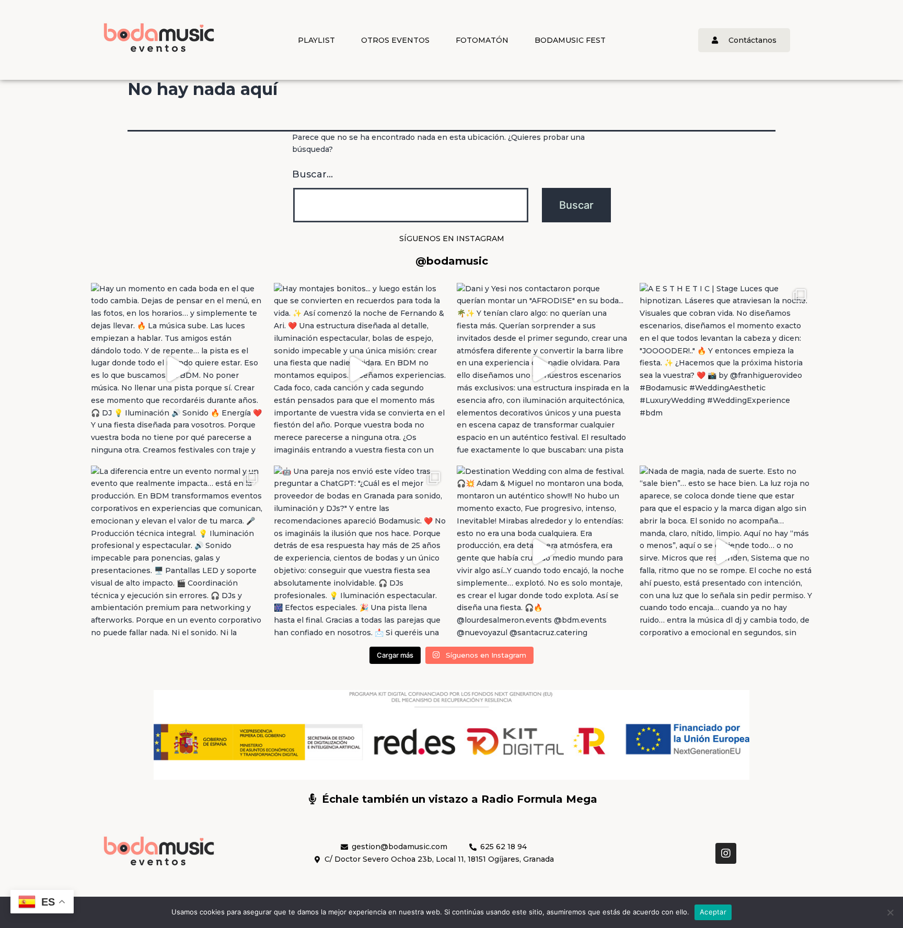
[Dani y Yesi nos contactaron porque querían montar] (543, 369)
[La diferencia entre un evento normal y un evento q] (177, 552)
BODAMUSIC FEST (570, 40)
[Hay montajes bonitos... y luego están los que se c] (360, 369)
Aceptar (713, 912)
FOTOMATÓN (482, 40)
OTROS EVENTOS (395, 40)
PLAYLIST (316, 40)
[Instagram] (725, 853)
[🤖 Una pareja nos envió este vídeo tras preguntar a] (360, 552)
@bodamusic (451, 261)
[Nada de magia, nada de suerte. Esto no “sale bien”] (726, 552)
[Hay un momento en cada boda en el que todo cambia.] (177, 369)
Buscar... (312, 174)
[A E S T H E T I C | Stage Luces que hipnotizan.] (726, 369)
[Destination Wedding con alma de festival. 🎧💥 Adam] (543, 552)
